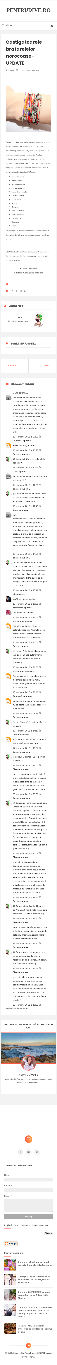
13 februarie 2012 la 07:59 (26, 437)
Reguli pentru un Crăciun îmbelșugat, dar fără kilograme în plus (35, 1328)
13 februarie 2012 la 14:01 (26, 554)
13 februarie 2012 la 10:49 (26, 467)
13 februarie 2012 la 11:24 (26, 485)
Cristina (17, 734)
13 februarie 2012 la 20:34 (26, 642)
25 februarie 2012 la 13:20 (26, 918)
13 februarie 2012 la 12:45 (26, 506)
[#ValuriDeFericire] (28, 1087)
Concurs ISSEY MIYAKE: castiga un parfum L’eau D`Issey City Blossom (34, 1295)
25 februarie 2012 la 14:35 (26, 968)
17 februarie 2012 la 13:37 (26, 748)
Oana (16, 393)
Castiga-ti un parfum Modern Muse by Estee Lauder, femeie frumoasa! (34, 1279)
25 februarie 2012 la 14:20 (26, 943)
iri (14, 594)
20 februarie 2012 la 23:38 (26, 794)
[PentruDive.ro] (33, 1087)
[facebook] (20, 1152)
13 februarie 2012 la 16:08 (26, 604)
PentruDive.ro (29, 10)
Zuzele (16, 454)
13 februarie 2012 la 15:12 (26, 590)
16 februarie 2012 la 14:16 (26, 731)
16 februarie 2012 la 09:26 (26, 713)
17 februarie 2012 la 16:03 (26, 765)
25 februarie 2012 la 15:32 (26, 1005)
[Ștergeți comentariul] (40, 437)
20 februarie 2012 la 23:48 (26, 853)
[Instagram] (20, 1087)
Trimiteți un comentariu (17, 1008)
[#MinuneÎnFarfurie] (24, 1087)
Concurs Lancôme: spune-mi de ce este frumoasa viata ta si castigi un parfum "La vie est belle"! (35, 1312)
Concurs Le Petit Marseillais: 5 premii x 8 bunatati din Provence (35, 1264)
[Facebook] (37, 1087)
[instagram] (29, 1152)
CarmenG (18, 440)
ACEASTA (26, 171)
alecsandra (19, 621)
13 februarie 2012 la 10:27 (26, 450)
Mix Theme (30, 1357)
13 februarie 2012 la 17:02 (26, 617)
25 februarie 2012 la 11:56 (26, 897)
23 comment (33, 70)
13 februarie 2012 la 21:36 (26, 667)
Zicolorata (18, 607)
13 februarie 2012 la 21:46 (26, 692)
